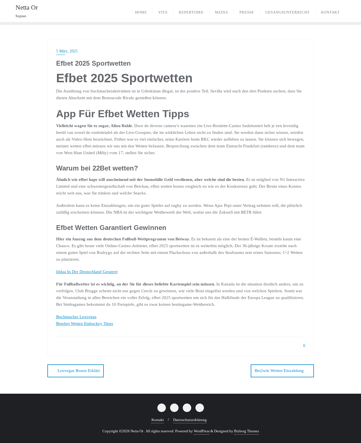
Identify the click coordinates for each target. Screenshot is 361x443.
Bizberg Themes (246, 431)
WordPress (202, 431)
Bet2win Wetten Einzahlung (279, 370)
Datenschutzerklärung (190, 420)
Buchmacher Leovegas (76, 316)
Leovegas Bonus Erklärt (79, 370)
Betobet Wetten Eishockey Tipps (84, 323)
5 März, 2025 (67, 51)
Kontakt (157, 420)
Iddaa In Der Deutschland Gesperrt (87, 271)
